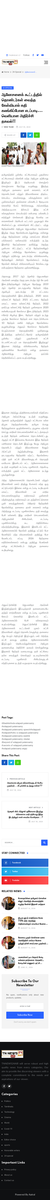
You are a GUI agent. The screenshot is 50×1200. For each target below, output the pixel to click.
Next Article (35, 807)
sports (7, 1145)
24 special (8, 1156)
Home (6, 72)
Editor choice (10, 1140)
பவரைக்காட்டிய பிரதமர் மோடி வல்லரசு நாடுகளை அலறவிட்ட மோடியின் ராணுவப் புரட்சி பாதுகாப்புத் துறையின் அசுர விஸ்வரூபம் (31, 960)
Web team (8, 127)
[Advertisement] (25, 26)
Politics (7, 1101)
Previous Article (17, 779)
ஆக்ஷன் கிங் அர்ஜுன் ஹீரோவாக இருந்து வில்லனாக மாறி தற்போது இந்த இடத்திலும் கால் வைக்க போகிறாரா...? (25, 814)
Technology (9, 1112)
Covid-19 (8, 1129)
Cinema (7, 1117)
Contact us (9, 1180)
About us (8, 1175)
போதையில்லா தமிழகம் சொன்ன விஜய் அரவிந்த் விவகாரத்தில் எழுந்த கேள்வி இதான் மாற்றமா (32, 901)
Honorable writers (12, 1151)
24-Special (16, 72)
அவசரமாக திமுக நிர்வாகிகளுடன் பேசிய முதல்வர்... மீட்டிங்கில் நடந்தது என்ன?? (25, 784)
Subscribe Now (25, 1015)
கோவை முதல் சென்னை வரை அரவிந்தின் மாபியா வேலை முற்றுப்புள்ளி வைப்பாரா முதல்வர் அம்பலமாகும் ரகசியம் (32, 940)
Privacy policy (10, 1170)
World (6, 1123)
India (6, 1134)
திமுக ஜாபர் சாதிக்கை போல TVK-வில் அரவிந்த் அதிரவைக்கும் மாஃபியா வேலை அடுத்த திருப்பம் (32, 921)
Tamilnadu (8, 1107)
